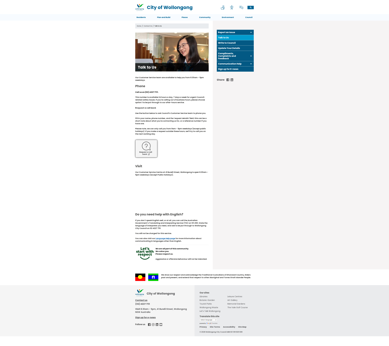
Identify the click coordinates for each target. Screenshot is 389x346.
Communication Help (230, 63)
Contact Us (148, 26)
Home (139, 26)
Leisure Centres (234, 296)
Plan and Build (163, 17)
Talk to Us (223, 37)
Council (248, 17)
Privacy (203, 327)
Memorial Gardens (236, 303)
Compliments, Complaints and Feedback (227, 56)
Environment (228, 17)
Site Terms (215, 327)
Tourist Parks (206, 303)
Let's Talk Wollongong (210, 311)
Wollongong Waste (209, 307)
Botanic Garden (207, 300)
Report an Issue (226, 32)
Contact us (141, 300)
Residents (141, 17)
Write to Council (227, 42)
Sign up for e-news (145, 317)
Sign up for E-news (228, 69)
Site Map (242, 327)
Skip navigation (194, 1)
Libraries (203, 296)
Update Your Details (229, 48)
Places (185, 17)
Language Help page (165, 238)
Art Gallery (232, 300)
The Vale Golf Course (237, 307)
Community (205, 17)
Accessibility (229, 327)
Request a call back (145, 153)
